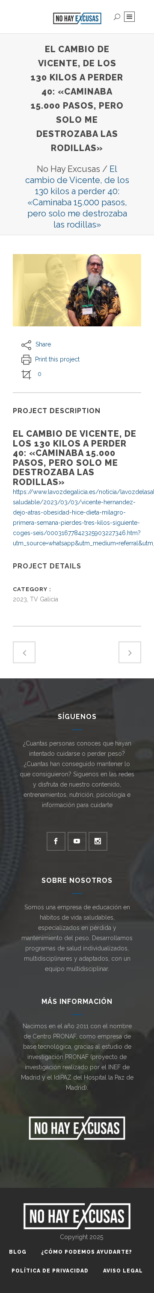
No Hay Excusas (68, 169)
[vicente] (77, 290)
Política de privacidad (50, 1271)
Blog (18, 1252)
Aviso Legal (123, 1271)
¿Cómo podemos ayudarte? (86, 1252)
